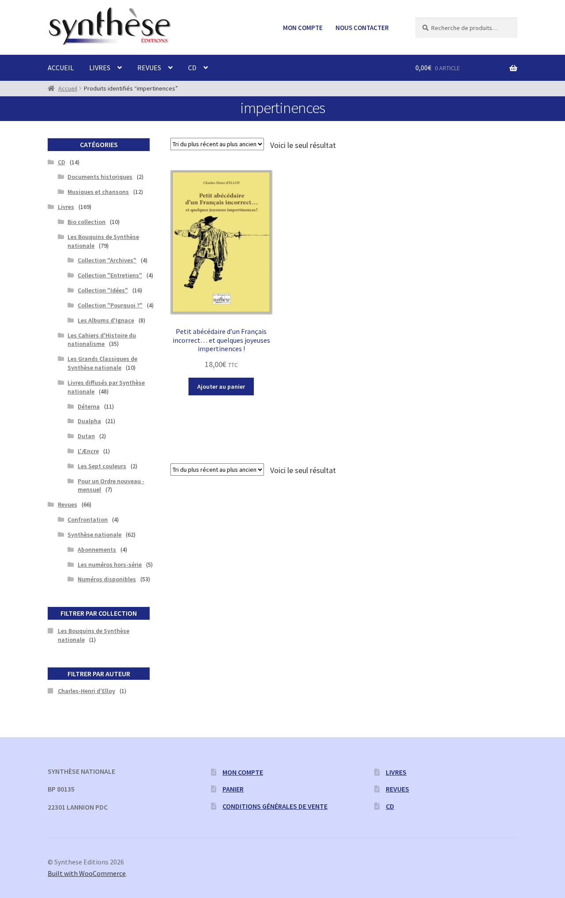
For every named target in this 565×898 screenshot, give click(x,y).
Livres (99, 67)
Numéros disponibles (107, 579)
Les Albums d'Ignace (106, 320)
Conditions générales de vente (275, 806)
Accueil (61, 67)
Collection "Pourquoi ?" (110, 305)
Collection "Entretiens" (110, 275)
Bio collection (86, 222)
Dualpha (89, 421)
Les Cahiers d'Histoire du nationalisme (102, 339)
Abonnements (97, 549)
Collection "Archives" (107, 260)
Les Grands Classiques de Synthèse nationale (102, 363)
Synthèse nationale (94, 534)
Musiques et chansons (98, 192)
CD (192, 67)
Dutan (86, 436)
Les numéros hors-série (110, 564)
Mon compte (303, 27)
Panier (233, 788)
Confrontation (88, 519)
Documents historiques (100, 177)
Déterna (89, 406)
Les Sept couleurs (102, 466)
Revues (149, 67)
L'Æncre (88, 451)
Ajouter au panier (221, 386)
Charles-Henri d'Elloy (86, 691)
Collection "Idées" (103, 290)
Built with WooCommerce (87, 873)
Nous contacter (362, 27)
